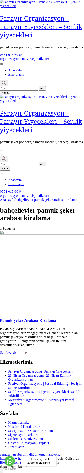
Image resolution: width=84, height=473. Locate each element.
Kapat (5, 92)
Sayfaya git (8, 352)
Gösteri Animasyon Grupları (28, 443)
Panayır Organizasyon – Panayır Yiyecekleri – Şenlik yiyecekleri (41, 26)
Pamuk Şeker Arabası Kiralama (28, 320)
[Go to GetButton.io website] (9, 469)
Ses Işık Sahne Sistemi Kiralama (31, 431)
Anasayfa (15, 70)
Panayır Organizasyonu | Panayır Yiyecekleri (40, 371)
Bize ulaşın (16, 74)
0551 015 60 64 (11, 55)
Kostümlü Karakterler (24, 427)
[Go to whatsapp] (10, 461)
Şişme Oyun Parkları (23, 435)
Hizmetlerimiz (18, 422)
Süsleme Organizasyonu (25, 439)
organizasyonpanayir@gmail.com (24, 59)
